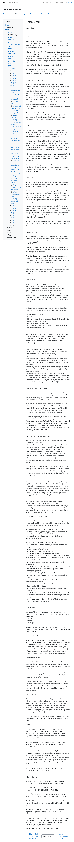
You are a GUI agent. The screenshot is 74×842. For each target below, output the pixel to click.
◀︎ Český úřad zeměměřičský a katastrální (33, 836)
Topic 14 (13, 223)
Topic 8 (13, 208)
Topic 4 (13, 81)
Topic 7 (13, 206)
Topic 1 (13, 73)
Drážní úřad (45, 14)
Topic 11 (13, 215)
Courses (11, 14)
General (13, 71)
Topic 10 (13, 213)
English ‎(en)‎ (13, 2)
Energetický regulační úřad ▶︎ (63, 836)
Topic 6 (36, 14)
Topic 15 (13, 225)
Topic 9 (13, 211)
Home (5, 14)
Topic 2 (13, 76)
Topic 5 (13, 83)
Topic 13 (13, 220)
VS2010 (29, 14)
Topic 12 (13, 218)
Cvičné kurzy (20, 14)
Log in (70, 2)
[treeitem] (12, 131)
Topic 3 (13, 78)
